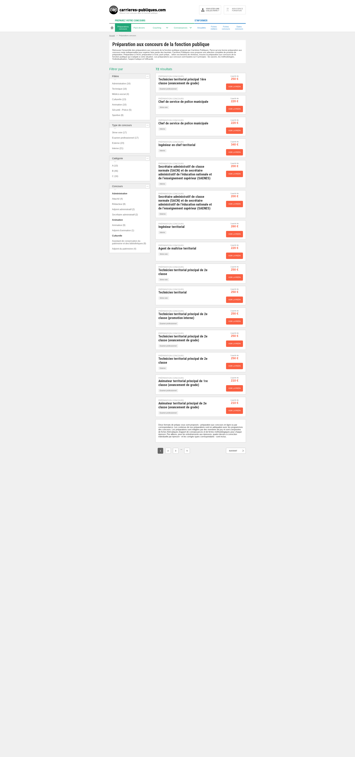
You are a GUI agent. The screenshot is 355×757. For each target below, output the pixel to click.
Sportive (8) (117, 115)
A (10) (115, 165)
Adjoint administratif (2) (123, 209)
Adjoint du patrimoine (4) (124, 249)
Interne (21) (117, 148)
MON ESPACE (237, 10)
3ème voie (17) (119, 132)
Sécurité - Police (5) (121, 110)
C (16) (115, 176)
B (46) (115, 171)
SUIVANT (233, 451)
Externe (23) (118, 143)
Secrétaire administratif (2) (125, 214)
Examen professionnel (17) (125, 138)
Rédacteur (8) (118, 204)
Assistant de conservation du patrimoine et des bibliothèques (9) (129, 242)
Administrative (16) (121, 83)
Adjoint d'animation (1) (123, 230)
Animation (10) (119, 104)
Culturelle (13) (119, 99)
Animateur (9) (118, 225)
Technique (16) (119, 89)
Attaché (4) (117, 199)
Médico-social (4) (120, 94)
